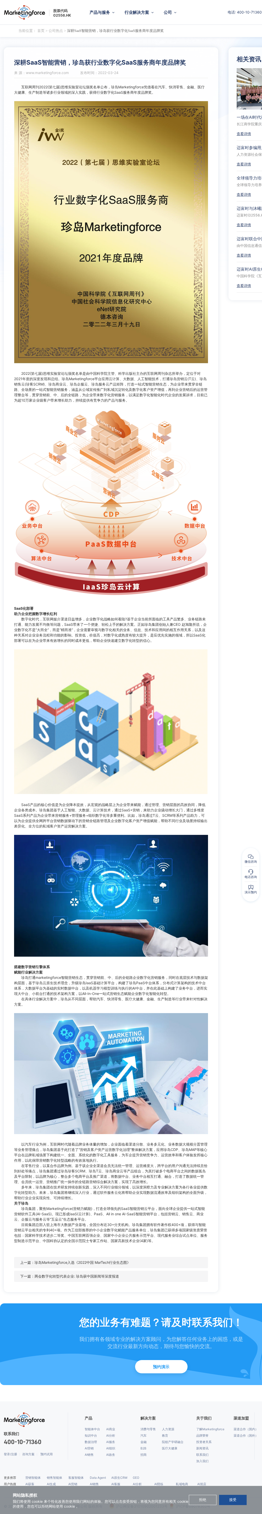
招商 (143, 1455)
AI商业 (110, 1429)
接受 (232, 1500)
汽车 (143, 1435)
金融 (143, 1442)
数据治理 (91, 1442)
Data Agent (98, 1478)
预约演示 (161, 1366)
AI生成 (51, 1484)
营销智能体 (33, 1478)
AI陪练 (158, 1484)
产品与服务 (100, 12)
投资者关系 (204, 1442)
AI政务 (110, 1455)
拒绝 (202, 1500)
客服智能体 (76, 1478)
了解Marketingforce (210, 1429)
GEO (136, 1478)
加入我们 (202, 1461)
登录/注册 (10, 1454)
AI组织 (110, 1448)
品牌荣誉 (202, 1435)
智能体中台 (92, 1429)
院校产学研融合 (172, 1442)
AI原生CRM (119, 1478)
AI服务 (110, 1442)
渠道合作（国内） (246, 1429)
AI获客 (29, 1484)
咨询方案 (28, 1454)
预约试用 (46, 1454)
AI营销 (89, 1448)
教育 (165, 1435)
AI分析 (110, 1435)
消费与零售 (148, 1429)
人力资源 (168, 1429)
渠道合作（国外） (246, 1435)
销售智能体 (54, 1478)
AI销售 (89, 1455)
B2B (143, 1448)
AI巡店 (201, 1484)
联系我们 (202, 1455)
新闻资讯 (202, 1448)
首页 (41, 31)
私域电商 (182, 1484)
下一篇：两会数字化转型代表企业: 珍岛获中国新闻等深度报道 (69, 1276)
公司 (168, 12)
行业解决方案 (137, 12)
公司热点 (56, 31)
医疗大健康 (169, 1448)
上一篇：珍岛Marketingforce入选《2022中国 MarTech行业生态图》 (75, 1262)
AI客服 (115, 1484)
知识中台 (91, 1435)
